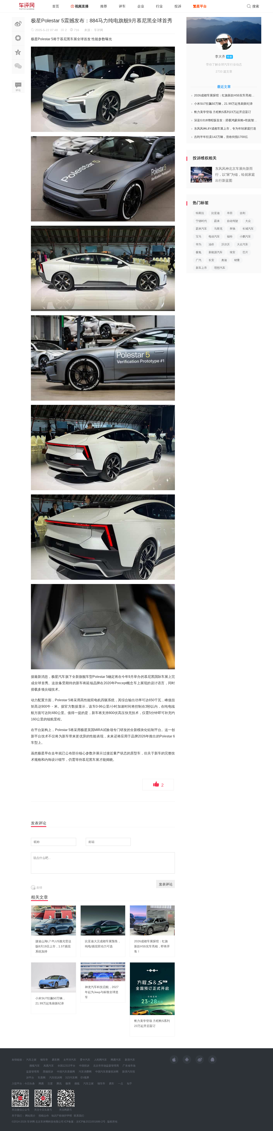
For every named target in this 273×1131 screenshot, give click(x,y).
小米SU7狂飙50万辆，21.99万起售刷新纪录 (223, 103)
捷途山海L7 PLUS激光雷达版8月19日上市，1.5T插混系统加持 (53, 946)
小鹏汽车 (245, 236)
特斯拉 (200, 213)
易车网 (56, 1059)
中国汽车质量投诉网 (106, 1071)
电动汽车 (214, 236)
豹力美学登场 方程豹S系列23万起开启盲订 (222, 112)
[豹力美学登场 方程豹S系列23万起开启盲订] (152, 988)
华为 (198, 244)
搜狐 (77, 1083)
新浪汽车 (130, 1059)
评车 (122, 6)
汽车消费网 (85, 1071)
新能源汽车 (215, 252)
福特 (229, 236)
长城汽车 (248, 228)
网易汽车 (116, 1059)
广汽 (198, 260)
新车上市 (201, 267)
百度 (50, 1083)
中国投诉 (84, 1065)
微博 (68, 1083)
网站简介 (30, 1115)
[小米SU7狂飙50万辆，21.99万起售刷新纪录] (53, 977)
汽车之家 (31, 1059)
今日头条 (30, 1083)
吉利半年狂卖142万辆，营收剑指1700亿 (221, 137)
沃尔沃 (225, 244)
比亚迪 (215, 213)
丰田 (229, 213)
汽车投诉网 (55, 1077)
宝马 (198, 236)
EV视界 (85, 1077)
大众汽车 (242, 244)
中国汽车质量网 (66, 1071)
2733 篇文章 (224, 71)
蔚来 (217, 221)
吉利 (242, 213)
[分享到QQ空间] (18, 57)
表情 (38, 887)
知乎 (129, 1083)
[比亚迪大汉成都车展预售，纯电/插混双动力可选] (103, 920)
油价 (211, 244)
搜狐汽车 (34, 1065)
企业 (140, 6)
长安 (211, 260)
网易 (41, 1083)
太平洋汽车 (69, 1059)
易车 (111, 1083)
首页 (55, 6)
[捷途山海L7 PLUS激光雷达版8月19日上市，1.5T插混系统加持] (53, 920)
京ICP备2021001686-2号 (90, 1121)
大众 (248, 221)
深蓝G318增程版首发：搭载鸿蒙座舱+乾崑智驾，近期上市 (225, 120)
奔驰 (232, 228)
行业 (159, 6)
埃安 (232, 252)
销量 (237, 260)
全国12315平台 (66, 1065)
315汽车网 (71, 1077)
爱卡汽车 (85, 1059)
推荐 (103, 6)
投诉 (177, 6)
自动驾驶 (232, 221)
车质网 (41, 1077)
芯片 (245, 252)
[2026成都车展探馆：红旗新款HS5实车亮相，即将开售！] (152, 920)
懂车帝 (44, 1059)
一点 (120, 1083)
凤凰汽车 (49, 1065)
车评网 (98, 30)
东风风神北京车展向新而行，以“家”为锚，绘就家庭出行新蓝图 (235, 174)
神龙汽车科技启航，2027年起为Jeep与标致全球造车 (102, 992)
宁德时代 (201, 221)
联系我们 (79, 1115)
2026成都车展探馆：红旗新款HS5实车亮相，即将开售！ (152, 946)
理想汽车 (219, 267)
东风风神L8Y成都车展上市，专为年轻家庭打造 (225, 128)
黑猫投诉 (48, 1071)
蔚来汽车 (201, 228)
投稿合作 (44, 1115)
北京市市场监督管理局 (106, 1065)
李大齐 (220, 56)
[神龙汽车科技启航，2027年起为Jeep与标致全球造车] (103, 971)
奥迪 (224, 260)
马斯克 (218, 228)
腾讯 (59, 1083)
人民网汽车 (100, 1059)
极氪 (198, 252)
